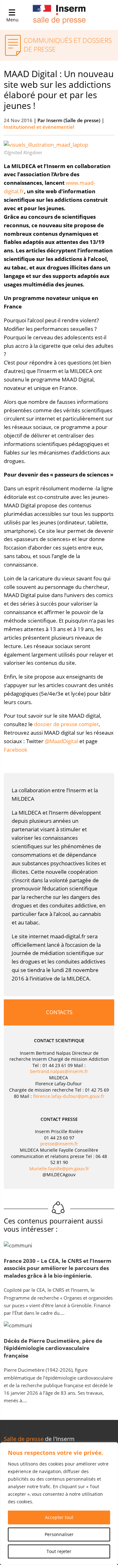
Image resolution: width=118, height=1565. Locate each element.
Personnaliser (59, 1534)
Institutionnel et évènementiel (39, 127)
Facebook (15, 749)
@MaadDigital (61, 741)
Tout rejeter (59, 1551)
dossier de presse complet (66, 724)
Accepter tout (59, 1517)
